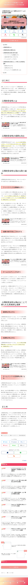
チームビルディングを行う (10, 59)
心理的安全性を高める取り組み (10, 52)
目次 (13, 40)
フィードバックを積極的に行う (11, 55)
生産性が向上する (8, 67)
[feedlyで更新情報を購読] (20, 452)
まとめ (4, 72)
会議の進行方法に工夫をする (11, 57)
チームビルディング (5, 435)
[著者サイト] (7, 452)
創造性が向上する (8, 65)
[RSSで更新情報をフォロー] (14, 456)
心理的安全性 (23, 435)
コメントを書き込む (14, 567)
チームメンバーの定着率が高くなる (12, 70)
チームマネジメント (15, 435)
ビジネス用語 (4, 432)
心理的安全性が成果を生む (9, 50)
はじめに (5, 44)
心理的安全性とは (7, 47)
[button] (25, 296)
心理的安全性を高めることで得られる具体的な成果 (14, 62)
